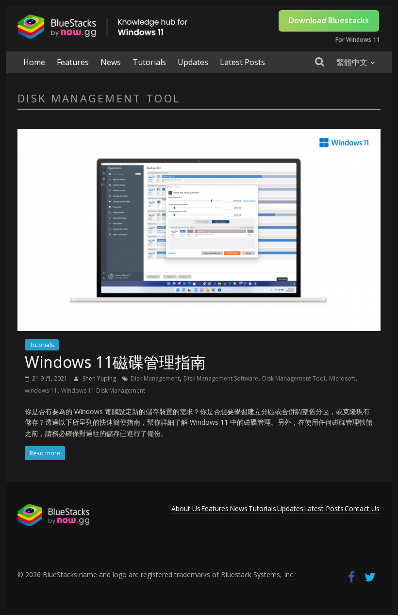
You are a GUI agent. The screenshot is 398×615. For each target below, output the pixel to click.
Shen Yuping (100, 378)
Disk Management (155, 378)
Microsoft (342, 378)
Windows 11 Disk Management (103, 390)
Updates (193, 62)
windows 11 (41, 390)
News (110, 62)
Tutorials (149, 62)
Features (73, 62)
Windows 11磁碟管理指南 (115, 361)
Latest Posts (242, 62)
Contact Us (362, 508)
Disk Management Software (220, 378)
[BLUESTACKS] (53, 508)
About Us (185, 508)
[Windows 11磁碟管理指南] (199, 135)
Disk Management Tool (293, 378)
